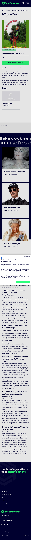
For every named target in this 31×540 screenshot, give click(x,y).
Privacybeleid (27, 256)
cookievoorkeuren (24, 275)
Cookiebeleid (13, 277)
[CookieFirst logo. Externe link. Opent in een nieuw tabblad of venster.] (1, 258)
